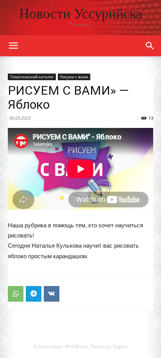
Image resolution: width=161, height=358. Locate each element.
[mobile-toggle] (13, 45)
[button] (150, 45)
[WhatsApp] (15, 294)
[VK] (51, 294)
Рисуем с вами (74, 76)
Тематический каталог (32, 76)
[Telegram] (33, 294)
